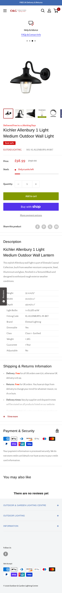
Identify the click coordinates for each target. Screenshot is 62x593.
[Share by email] (56, 226)
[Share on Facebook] (37, 226)
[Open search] (43, 10)
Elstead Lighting (12, 150)
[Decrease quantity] (18, 184)
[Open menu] (5, 10)
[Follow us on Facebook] (5, 554)
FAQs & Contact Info (31, 34)
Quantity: (8, 184)
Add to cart (31, 196)
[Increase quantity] (35, 184)
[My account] (49, 10)
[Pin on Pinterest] (43, 226)
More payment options (31, 215)
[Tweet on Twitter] (50, 226)
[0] (56, 11)
